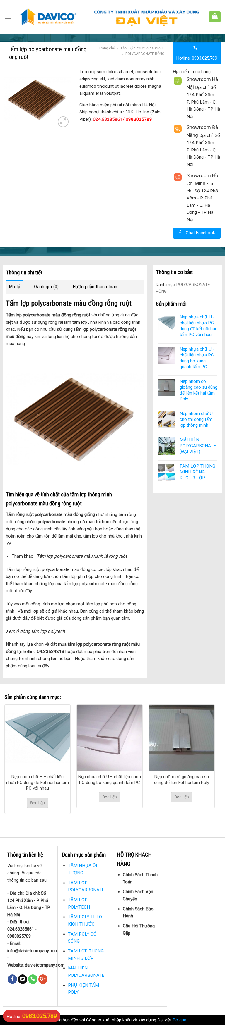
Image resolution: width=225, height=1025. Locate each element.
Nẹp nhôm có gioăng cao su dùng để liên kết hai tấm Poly (181, 779)
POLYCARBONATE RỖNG (144, 54)
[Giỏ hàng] (215, 16)
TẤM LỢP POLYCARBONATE (142, 48)
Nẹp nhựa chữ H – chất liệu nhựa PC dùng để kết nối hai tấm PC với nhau (37, 782)
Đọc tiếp (37, 802)
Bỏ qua (179, 1020)
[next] (206, 762)
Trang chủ (107, 48)
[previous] (13, 762)
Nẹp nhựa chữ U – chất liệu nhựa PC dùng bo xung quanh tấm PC (109, 779)
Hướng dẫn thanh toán (95, 287)
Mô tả (15, 287)
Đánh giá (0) (46, 287)
